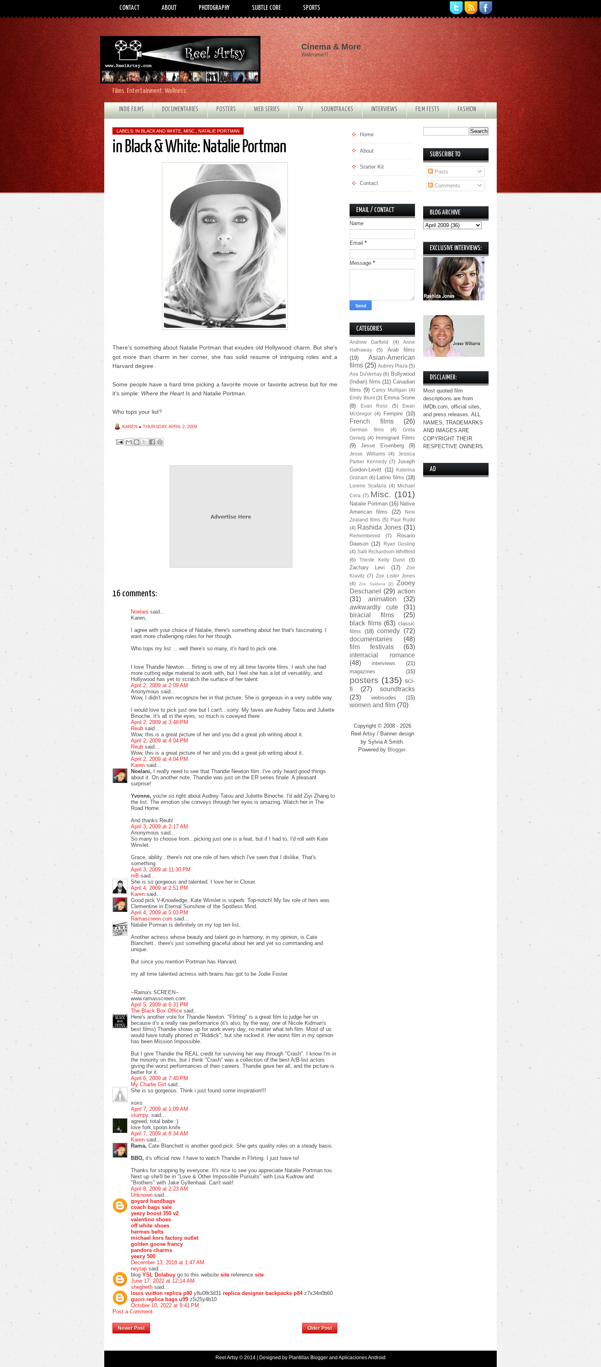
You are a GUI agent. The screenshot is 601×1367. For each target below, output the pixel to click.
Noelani (139, 612)
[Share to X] (144, 442)
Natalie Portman (219, 131)
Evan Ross (374, 405)
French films (372, 421)
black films (365, 623)
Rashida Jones (379, 527)
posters (364, 680)
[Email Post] (119, 441)
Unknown (141, 1195)
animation (382, 599)
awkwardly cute (374, 607)
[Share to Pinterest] (160, 442)
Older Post (319, 1328)
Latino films (390, 477)
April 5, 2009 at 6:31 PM (159, 1005)
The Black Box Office (156, 1011)
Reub (137, 728)
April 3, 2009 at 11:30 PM (161, 869)
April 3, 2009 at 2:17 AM (159, 826)
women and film (372, 705)
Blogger (396, 750)
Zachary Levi (367, 567)
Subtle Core (266, 8)
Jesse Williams (367, 453)
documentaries (371, 639)
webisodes (383, 698)
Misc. (190, 131)
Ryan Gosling (399, 543)
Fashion (466, 109)
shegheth (141, 1287)
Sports (311, 8)
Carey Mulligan (389, 390)
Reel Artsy (226, 1357)
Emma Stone (399, 398)
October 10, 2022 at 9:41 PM (165, 1305)
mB (135, 876)
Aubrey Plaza (393, 365)
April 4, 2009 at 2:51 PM (159, 888)
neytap (139, 1268)
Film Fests (427, 109)
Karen (138, 765)
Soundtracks (337, 109)
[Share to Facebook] (152, 442)
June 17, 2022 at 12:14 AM (163, 1281)
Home (226, 1326)
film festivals (372, 646)
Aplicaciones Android (362, 1357)
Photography (214, 8)
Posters (226, 109)
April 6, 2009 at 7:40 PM (159, 1078)
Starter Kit (372, 167)
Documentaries (180, 109)
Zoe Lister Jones (395, 575)
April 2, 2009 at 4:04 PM (159, 741)
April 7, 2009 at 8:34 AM (159, 1133)
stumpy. (140, 1115)
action (406, 591)
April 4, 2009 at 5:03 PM (159, 912)
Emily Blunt (362, 397)
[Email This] (129, 442)
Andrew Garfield (369, 342)
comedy (388, 630)
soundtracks (397, 689)
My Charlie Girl (148, 1084)
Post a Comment (132, 1311)
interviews (383, 663)
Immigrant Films (395, 438)
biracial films (372, 614)
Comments (446, 186)
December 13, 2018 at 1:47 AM (167, 1262)
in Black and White (158, 131)
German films (367, 429)
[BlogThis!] (136, 442)
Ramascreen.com (152, 919)
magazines (362, 671)
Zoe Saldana (372, 584)
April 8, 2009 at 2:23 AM (159, 1189)
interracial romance (382, 655)
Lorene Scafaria (368, 485)
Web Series (267, 109)
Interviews (384, 109)
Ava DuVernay (366, 374)
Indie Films (131, 109)
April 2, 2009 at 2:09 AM (159, 685)
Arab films (401, 350)
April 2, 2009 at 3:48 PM (159, 722)
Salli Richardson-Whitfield (386, 551)
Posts (441, 172)
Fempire (393, 414)
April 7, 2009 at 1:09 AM (159, 1109)
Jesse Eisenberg (382, 445)
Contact (129, 8)
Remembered (365, 535)
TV (300, 109)
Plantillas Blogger (308, 1357)
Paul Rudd (402, 519)
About (169, 8)
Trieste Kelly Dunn (382, 559)
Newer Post (131, 1328)
